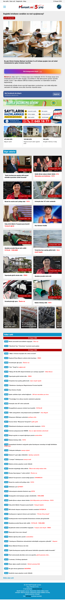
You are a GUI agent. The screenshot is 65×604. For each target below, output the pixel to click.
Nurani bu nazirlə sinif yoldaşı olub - (19, 482)
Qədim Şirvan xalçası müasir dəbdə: (29, 500)
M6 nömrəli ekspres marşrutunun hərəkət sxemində (25, 509)
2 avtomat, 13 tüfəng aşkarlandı (16, 559)
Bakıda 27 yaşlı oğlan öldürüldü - (22, 455)
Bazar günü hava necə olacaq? (16, 532)
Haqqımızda (19, 1)
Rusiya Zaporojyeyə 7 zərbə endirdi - (21, 473)
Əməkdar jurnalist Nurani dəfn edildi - (25, 523)
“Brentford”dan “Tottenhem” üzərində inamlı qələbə (22, 346)
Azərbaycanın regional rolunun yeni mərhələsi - (27, 514)
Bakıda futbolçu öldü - (15, 440)
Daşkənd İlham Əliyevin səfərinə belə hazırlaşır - (23, 358)
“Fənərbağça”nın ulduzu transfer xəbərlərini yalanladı (22, 399)
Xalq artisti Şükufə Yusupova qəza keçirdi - (24, 505)
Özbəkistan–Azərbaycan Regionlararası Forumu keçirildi (23, 385)
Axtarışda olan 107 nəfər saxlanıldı (17, 403)
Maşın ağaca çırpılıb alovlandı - (22, 564)
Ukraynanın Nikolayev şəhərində (20, 417)
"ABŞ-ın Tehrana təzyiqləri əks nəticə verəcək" (20, 353)
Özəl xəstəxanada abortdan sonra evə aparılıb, (27, 555)
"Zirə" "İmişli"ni (15, 367)
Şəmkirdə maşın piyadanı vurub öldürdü (18, 573)
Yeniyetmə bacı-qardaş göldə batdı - (23, 380)
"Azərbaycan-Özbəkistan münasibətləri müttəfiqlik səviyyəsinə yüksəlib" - (31, 541)
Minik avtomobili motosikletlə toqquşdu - (21, 341)
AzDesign (28, 596)
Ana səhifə (6, 1)
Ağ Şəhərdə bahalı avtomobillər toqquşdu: (28, 527)
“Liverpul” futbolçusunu (18, 459)
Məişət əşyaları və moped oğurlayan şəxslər (23, 435)
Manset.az (7, 77)
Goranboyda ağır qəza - (17, 362)
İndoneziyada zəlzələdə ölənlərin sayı (20, 491)
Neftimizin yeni (14, 486)
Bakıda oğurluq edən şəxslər (19, 536)
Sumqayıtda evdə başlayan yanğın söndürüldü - (24, 495)
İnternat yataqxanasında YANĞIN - (26, 430)
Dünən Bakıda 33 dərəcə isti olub (16, 545)
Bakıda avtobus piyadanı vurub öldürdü (18, 464)
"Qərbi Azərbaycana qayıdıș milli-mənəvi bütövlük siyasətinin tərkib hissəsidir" (30, 550)
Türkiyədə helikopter (17, 450)
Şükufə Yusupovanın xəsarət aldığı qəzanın (23, 477)
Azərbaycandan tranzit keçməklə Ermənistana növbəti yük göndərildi (27, 518)
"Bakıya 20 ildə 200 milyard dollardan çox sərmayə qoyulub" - (29, 371)
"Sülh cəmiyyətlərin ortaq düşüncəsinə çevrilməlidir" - (26, 412)
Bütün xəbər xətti (8, 578)
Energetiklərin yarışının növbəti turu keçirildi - (23, 408)
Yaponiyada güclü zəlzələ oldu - (18, 376)
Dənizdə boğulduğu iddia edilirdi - (25, 468)
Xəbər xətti (12, 1)
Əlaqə (24, 1)
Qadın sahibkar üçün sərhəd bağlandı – (27, 394)
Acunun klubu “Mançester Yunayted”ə (21, 421)
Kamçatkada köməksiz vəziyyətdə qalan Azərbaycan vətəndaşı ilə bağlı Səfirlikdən (30, 445)
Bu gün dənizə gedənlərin (18, 568)
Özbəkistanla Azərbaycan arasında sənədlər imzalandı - (25, 426)
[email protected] (37, 589)
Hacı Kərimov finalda (13, 390)
